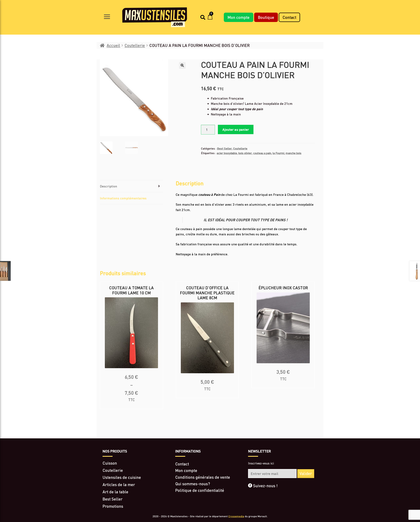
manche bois (293, 153)
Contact (289, 17)
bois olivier (245, 153)
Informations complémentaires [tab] (123, 198)
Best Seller (224, 148)
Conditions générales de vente (202, 477)
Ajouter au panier (235, 129)
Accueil (113, 45)
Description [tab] (108, 186)
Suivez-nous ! (265, 485)
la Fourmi (278, 153)
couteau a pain (262, 153)
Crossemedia (236, 516)
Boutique (266, 17)
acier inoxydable (227, 153)
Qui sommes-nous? (192, 483)
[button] (182, 65)
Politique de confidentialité (199, 490)
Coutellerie (135, 45)
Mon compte (239, 17)
